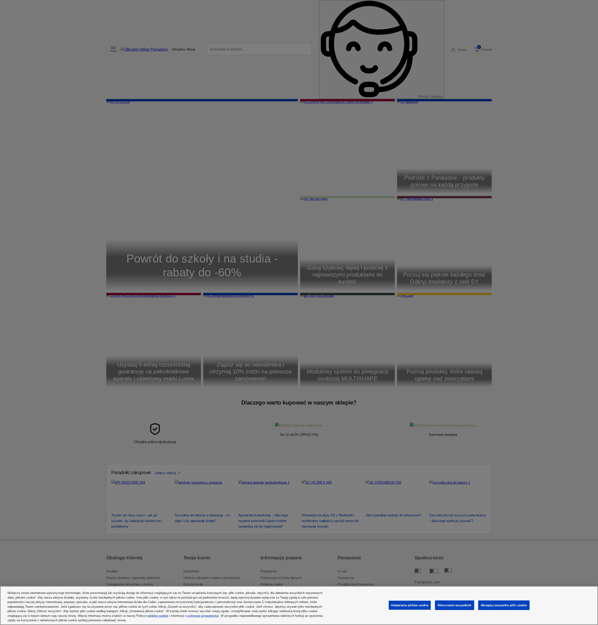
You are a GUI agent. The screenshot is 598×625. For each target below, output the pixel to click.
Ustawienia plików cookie (409, 605)
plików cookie (158, 616)
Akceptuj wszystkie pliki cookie (504, 605)
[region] (299, 605)
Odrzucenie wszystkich (455, 605)
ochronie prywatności (203, 616)
